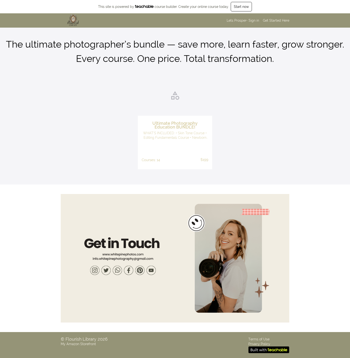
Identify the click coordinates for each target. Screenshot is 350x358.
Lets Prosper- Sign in (243, 20)
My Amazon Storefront (78, 344)
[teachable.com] (144, 6)
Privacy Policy (259, 344)
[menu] (256, 20)
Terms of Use (259, 339)
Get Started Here (276, 20)
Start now (241, 7)
